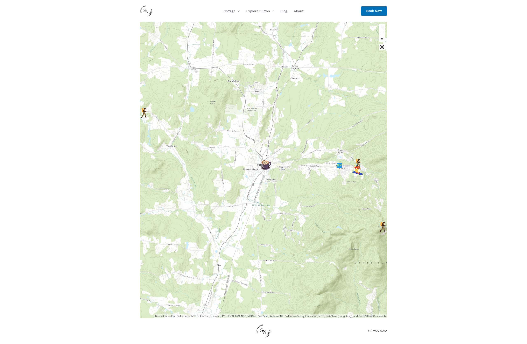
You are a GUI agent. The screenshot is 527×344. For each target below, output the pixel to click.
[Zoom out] (382, 33)
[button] (238, 11)
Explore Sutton (258, 11)
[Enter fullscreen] (382, 47)
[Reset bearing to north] (382, 39)
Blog (283, 11)
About (298, 11)
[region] (263, 170)
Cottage (230, 11)
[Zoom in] (382, 27)
